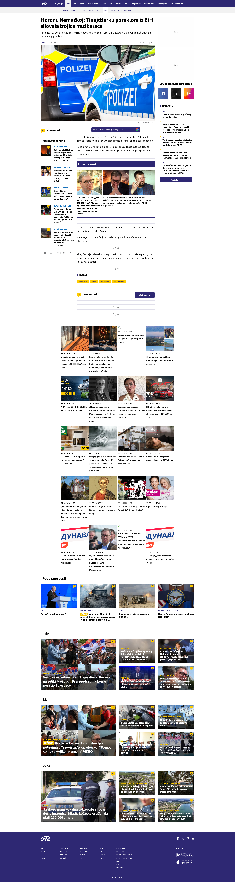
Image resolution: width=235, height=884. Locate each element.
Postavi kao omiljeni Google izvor (108, 129)
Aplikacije (120, 861)
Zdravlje (64, 848)
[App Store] (185, 862)
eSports (83, 848)
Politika (125, 678)
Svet (43, 42)
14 (48, 229)
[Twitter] (176, 93)
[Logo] (44, 4)
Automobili (84, 855)
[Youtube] (193, 838)
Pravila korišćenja (124, 855)
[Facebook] (163, 93)
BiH (94, 281)
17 (113, 707)
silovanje (105, 281)
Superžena (64, 858)
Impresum (120, 852)
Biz (42, 855)
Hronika (47, 805)
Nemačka (83, 281)
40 (48, 168)
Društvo (125, 648)
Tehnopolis (84, 852)
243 (48, 188)
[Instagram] (189, 93)
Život (43, 858)
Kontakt (119, 868)
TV (101, 852)
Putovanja (64, 852)
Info (42, 848)
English (103, 855)
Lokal (82, 858)
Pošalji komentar (145, 295)
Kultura (63, 855)
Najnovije (59, 4)
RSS (117, 864)
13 (191, 773)
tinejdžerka (119, 281)
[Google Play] (185, 855)
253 (48, 206)
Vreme (102, 858)
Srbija (124, 719)
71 (48, 147)
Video (102, 848)
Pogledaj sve (175, 180)
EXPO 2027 (164, 744)
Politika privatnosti (124, 858)
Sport (43, 852)
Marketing (120, 848)
